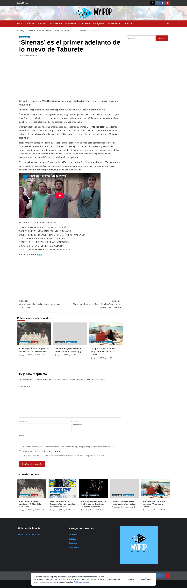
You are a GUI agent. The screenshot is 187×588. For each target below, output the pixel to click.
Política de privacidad (50, 451)
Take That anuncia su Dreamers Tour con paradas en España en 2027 (62, 504)
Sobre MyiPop (22, 3)
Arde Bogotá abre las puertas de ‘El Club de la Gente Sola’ (30, 504)
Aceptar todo (114, 579)
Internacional (60, 342)
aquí (40, 254)
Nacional (34, 342)
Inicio (19, 23)
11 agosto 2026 (107, 358)
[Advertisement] (70, 80)
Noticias (41, 23)
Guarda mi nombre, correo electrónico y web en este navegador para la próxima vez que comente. (68, 446)
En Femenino (114, 23)
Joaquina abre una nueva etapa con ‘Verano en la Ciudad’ (103, 351)
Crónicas (30, 23)
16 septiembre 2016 (31, 56)
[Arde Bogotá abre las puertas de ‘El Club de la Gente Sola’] (34, 333)
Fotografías (98, 23)
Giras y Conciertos (57, 492)
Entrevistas (70, 23)
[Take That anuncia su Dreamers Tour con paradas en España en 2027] (62, 488)
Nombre (23, 421)
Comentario (25, 386)
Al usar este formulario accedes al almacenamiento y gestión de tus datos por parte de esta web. (63, 455)
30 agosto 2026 (35, 355)
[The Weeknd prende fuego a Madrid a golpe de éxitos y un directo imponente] (93, 488)
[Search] (168, 23)
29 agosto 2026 (66, 510)
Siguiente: (97, 304)
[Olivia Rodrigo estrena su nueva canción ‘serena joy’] (70, 333)
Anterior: (40, 304)
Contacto (128, 23)
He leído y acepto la (42, 451)
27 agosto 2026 (71, 355)
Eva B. (85, 510)
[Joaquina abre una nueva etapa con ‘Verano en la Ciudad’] (106, 333)
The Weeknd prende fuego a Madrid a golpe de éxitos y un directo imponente (93, 504)
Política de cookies (81, 582)
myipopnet (24, 355)
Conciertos (85, 23)
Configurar (146, 579)
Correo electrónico (77, 423)
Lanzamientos (55, 23)
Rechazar (130, 579)
